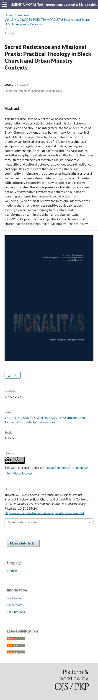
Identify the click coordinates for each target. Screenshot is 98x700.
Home (9, 15)
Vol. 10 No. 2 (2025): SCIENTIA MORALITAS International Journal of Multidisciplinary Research (48, 22)
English (12, 571)
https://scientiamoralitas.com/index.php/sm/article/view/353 (44, 513)
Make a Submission (23, 543)
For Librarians (16, 612)
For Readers (15, 598)
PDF (14, 375)
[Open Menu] (4, 4)
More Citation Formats (23, 522)
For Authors (14, 605)
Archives (23, 15)
